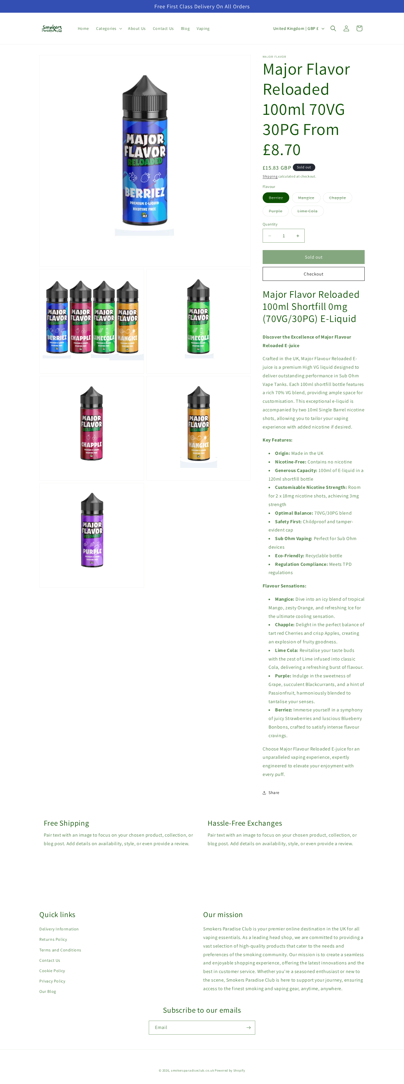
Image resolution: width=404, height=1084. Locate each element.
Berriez (279, 199)
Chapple (340, 199)
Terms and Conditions (60, 950)
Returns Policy (53, 939)
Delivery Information (59, 929)
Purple (279, 212)
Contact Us (49, 960)
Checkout (314, 274)
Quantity (270, 224)
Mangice (309, 199)
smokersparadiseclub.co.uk (192, 1070)
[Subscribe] (248, 1028)
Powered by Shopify (230, 1070)
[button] (109, 28)
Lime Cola (311, 212)
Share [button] (274, 792)
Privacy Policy (52, 981)
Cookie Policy (52, 970)
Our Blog (47, 991)
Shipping (270, 176)
